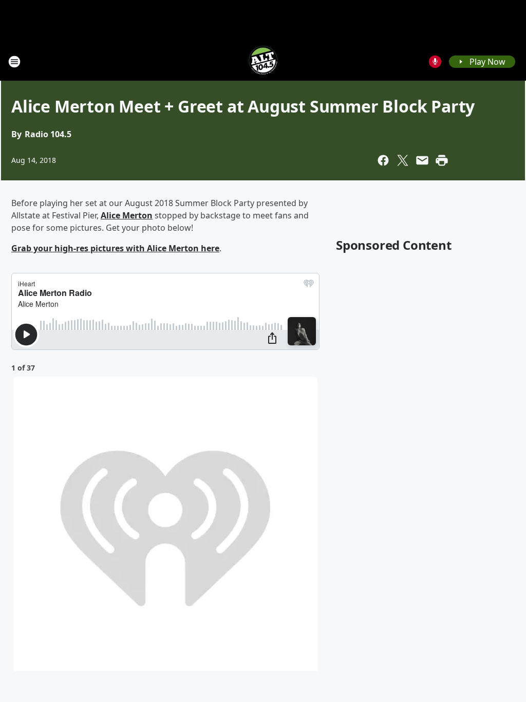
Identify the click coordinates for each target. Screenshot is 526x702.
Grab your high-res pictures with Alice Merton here (115, 248)
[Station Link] (263, 61)
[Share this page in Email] (422, 160)
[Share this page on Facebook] (383, 160)
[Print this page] (442, 160)
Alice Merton (127, 215)
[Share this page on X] (403, 160)
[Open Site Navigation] (14, 62)
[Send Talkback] (435, 62)
